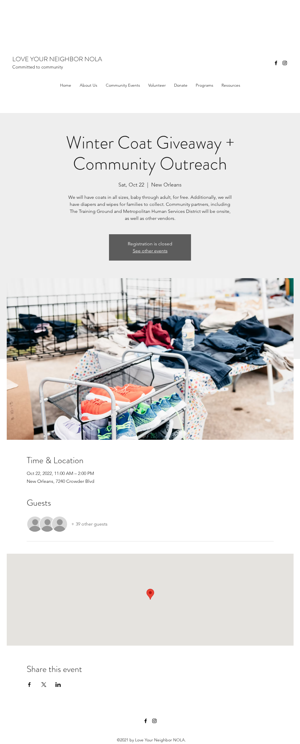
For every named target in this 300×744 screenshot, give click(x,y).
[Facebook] (276, 63)
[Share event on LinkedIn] (58, 684)
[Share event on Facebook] (29, 684)
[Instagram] (285, 63)
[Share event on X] (44, 684)
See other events (150, 251)
